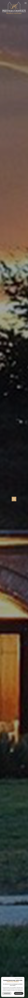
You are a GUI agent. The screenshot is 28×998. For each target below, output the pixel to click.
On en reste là (18, 978)
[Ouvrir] (14, 499)
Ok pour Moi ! (18, 993)
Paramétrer (7, 993)
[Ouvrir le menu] (26, 3)
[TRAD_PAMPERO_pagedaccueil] (14, 14)
